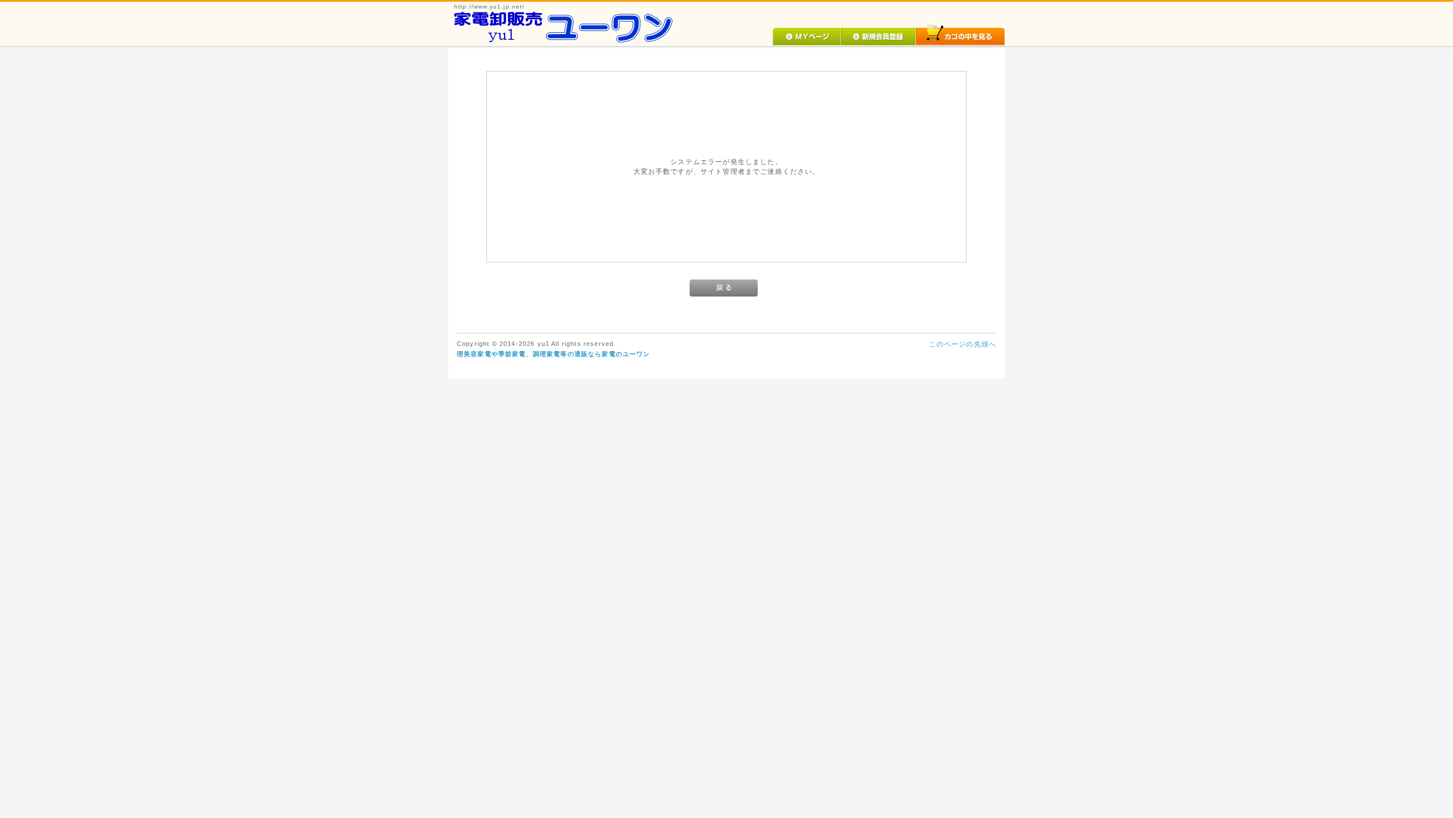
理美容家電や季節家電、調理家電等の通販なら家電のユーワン (553, 353)
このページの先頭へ (962, 344)
